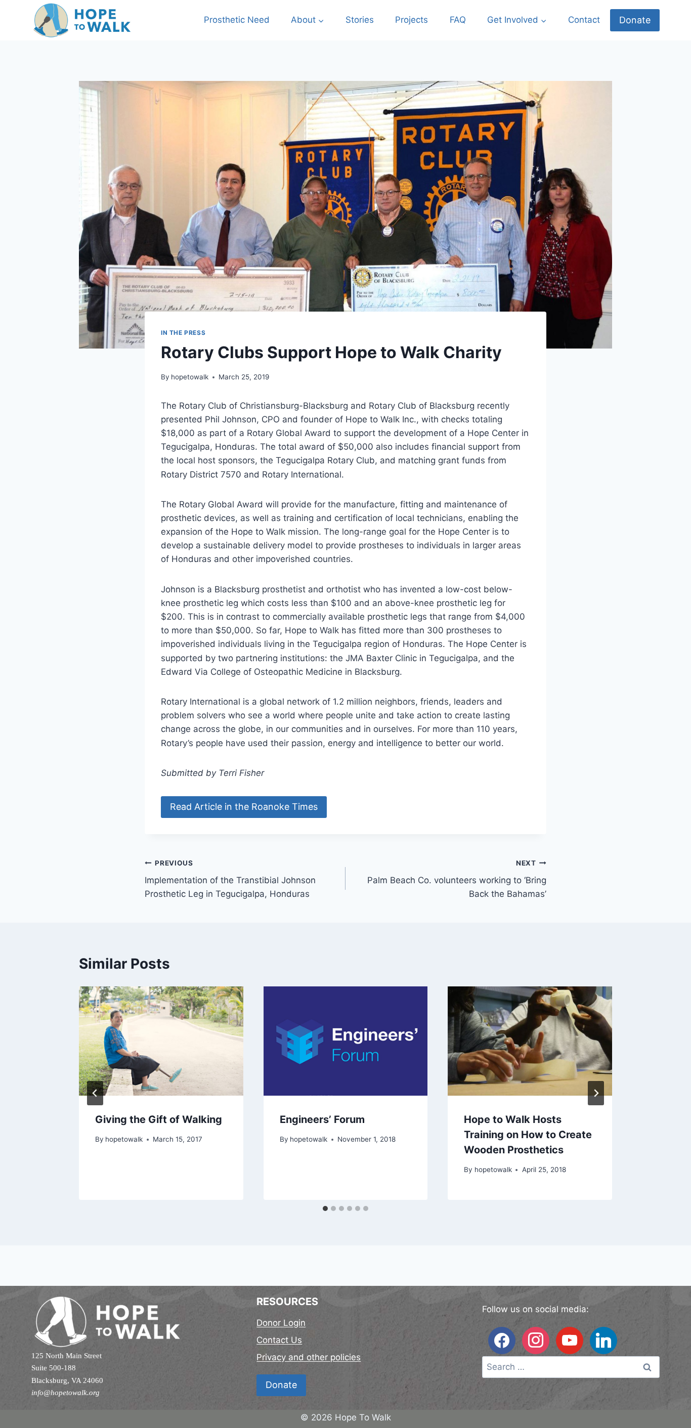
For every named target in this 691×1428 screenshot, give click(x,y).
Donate (635, 20)
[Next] (596, 1093)
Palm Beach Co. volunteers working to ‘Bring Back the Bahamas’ (456, 879)
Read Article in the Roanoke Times (244, 806)
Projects (411, 20)
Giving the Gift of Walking (158, 1119)
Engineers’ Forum (322, 1119)
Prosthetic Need (237, 20)
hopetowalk (189, 377)
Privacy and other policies (308, 1357)
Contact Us (279, 1340)
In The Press (183, 332)
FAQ (458, 20)
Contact (584, 20)
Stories (360, 20)
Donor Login (281, 1323)
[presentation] (161, 1041)
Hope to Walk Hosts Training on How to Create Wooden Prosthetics (528, 1134)
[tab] (325, 1208)
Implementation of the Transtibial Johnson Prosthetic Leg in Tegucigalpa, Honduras (230, 879)
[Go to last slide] (95, 1093)
